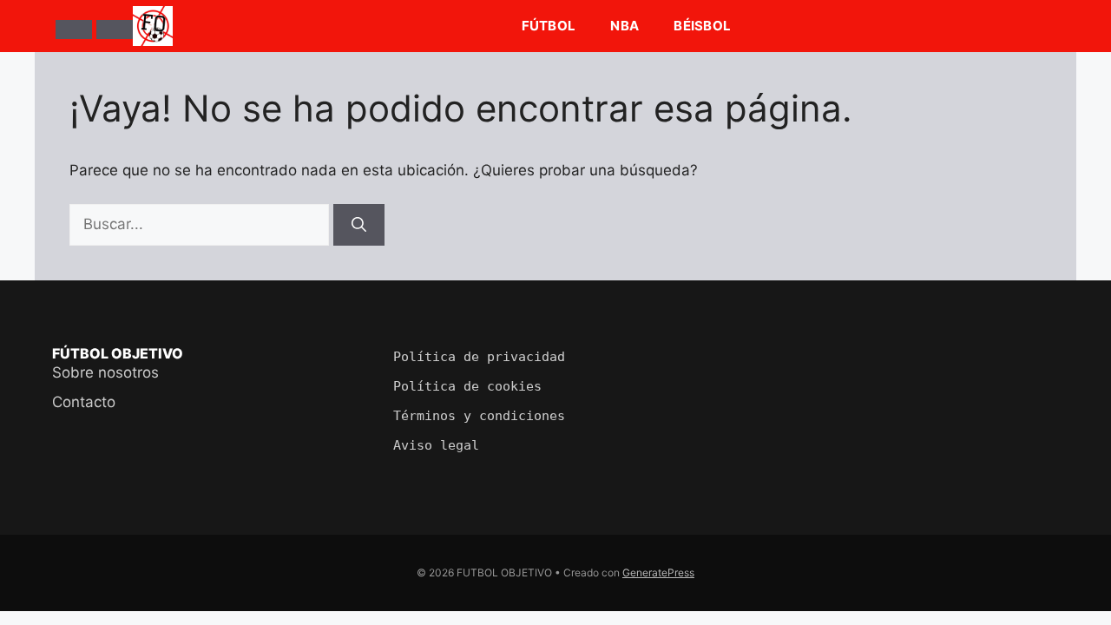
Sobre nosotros (105, 372)
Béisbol (702, 25)
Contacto (83, 402)
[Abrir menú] (74, 29)
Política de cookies (467, 386)
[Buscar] (114, 29)
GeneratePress (658, 572)
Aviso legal (436, 445)
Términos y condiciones (479, 416)
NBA (624, 25)
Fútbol (549, 25)
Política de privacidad (479, 357)
